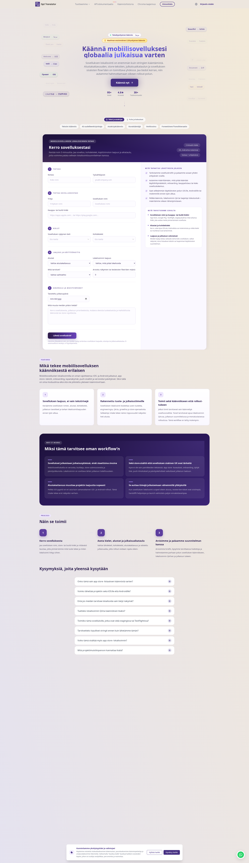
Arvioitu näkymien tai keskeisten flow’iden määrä (114, 269)
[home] (45, 4)
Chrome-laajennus (147, 4)
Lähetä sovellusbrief (62, 335)
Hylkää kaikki (154, 852)
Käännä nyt (122, 82)
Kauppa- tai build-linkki (58, 210)
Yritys (50, 199)
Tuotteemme (81, 4)
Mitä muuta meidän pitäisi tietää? (62, 305)
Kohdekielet (98, 234)
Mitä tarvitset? (54, 269)
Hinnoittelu (167, 4)
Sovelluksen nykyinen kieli (59, 234)
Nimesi (51, 175)
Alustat (51, 258)
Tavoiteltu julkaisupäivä (58, 293)
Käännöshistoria (125, 4)
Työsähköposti (99, 175)
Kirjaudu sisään (207, 4)
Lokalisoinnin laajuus (102, 258)
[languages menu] (196, 4)
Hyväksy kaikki (172, 852)
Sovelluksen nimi (100, 199)
